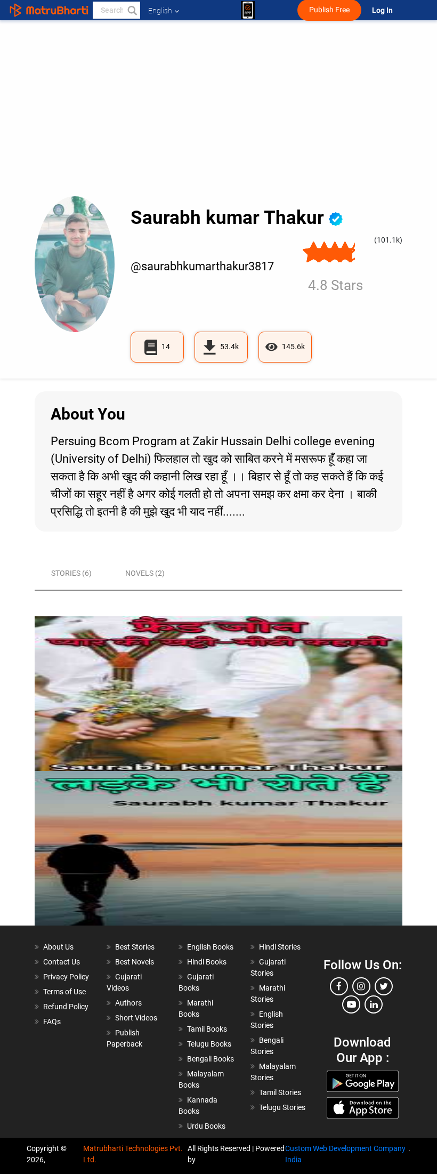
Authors (128, 1003)
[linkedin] (374, 1004)
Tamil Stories (280, 1092)
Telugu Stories (282, 1107)
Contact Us (61, 962)
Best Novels (134, 962)
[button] (131, 10)
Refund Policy (65, 1006)
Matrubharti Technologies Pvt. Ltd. (133, 1154)
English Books (210, 947)
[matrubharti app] (248, 10)
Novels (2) (145, 573)
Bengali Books (210, 1059)
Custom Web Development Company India (345, 1154)
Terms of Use (64, 991)
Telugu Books (209, 1044)
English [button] (160, 10)
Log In (383, 10)
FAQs (52, 1021)
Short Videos (136, 1018)
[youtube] (351, 1004)
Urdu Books (206, 1126)
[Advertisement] (218, 116)
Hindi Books (206, 962)
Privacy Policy (66, 976)
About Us (58, 947)
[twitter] (384, 986)
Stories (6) (71, 573)
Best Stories (135, 947)
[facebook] (339, 986)
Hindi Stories (280, 947)
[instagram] (361, 986)
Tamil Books (207, 1029)
